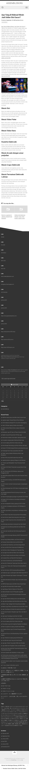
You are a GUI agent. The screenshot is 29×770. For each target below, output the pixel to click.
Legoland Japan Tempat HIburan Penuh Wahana (13, 420)
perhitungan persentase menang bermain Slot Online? (14, 524)
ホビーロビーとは (6, 685)
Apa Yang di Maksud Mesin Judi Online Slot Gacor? (13, 26)
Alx (22, 760)
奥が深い (4, 683)
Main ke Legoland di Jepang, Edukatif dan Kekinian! (6, 216)
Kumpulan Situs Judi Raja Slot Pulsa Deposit (12, 558)
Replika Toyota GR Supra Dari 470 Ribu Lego (12, 434)
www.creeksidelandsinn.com (7, 276)
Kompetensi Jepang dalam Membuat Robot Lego (13, 440)
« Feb (2, 401)
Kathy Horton (20, 20)
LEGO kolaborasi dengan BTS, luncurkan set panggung (14, 422)
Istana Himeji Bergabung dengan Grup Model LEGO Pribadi (15, 496)
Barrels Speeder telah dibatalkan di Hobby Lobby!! (13, 652)
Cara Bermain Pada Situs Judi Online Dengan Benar (13, 544)
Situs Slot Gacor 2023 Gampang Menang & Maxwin (13, 570)
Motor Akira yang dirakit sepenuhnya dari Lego (12, 457)
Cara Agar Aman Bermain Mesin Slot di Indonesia (13, 552)
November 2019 (5, 746)
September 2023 (6, 736)
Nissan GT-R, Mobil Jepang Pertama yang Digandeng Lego (15, 448)
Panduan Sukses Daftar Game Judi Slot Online (12, 542)
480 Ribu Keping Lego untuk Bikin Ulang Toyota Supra (14, 417)
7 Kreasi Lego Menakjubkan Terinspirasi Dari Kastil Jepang (15, 618)
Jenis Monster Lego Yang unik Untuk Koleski (12, 640)
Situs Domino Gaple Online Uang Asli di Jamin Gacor (13, 517)
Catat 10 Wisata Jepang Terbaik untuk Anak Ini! (12, 425)
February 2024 (5, 733)
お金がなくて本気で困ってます (9, 667)
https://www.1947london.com (7, 347)
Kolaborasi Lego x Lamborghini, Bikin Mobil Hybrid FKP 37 (15, 572)
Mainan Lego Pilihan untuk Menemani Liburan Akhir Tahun (15, 606)
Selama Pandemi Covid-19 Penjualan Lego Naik (12, 591)
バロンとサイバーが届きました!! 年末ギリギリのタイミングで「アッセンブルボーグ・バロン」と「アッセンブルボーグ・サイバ (14, 712)
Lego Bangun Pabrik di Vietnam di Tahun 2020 (12, 589)
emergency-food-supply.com (7, 284)
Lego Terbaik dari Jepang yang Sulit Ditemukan (12, 637)
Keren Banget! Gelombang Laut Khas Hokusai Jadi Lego (14, 445)
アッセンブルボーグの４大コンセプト (10, 665)
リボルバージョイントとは (8, 691)
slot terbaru (3, 252)
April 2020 (4, 741)
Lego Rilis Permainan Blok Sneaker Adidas (11, 586)
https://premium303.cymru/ (7, 339)
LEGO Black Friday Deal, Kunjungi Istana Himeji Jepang (14, 514)
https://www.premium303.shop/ (8, 331)
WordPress (13, 760)
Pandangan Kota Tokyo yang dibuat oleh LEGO (12, 450)
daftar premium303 (5, 58)
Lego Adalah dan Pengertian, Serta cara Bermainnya (13, 645)
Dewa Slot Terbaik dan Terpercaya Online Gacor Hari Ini (14, 563)
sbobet (2, 237)
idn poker (3, 244)
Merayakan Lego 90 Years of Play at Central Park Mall (14, 432)
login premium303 (5, 76)
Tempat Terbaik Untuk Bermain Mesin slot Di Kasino (13, 555)
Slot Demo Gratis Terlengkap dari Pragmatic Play (13, 550)
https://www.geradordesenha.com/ (9, 315)
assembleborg (4, 22)
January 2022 (5, 738)
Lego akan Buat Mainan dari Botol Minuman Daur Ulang (14, 601)
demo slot (3, 260)
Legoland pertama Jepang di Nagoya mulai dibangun (14, 460)
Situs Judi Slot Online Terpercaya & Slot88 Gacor (13, 547)
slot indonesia (4, 292)
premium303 (4, 300)
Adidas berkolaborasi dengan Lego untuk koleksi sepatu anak (19, 216)
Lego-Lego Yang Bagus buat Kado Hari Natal (12, 616)
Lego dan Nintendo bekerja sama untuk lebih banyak (13, 598)
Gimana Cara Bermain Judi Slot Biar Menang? (12, 560)
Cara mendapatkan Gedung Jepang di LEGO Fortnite (13, 503)
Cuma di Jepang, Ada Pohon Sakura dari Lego (12, 442)
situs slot (3, 268)
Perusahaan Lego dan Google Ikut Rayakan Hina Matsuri (14, 624)
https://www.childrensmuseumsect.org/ (10, 356)
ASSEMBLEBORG (14, 3)
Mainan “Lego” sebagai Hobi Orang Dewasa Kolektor (13, 604)
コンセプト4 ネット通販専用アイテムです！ (12, 693)
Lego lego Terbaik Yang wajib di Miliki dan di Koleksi (13, 643)
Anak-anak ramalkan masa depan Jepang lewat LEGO (14, 437)
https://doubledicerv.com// (14, 369)
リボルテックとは (6, 688)
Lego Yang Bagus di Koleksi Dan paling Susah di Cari (13, 609)
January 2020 (5, 744)
